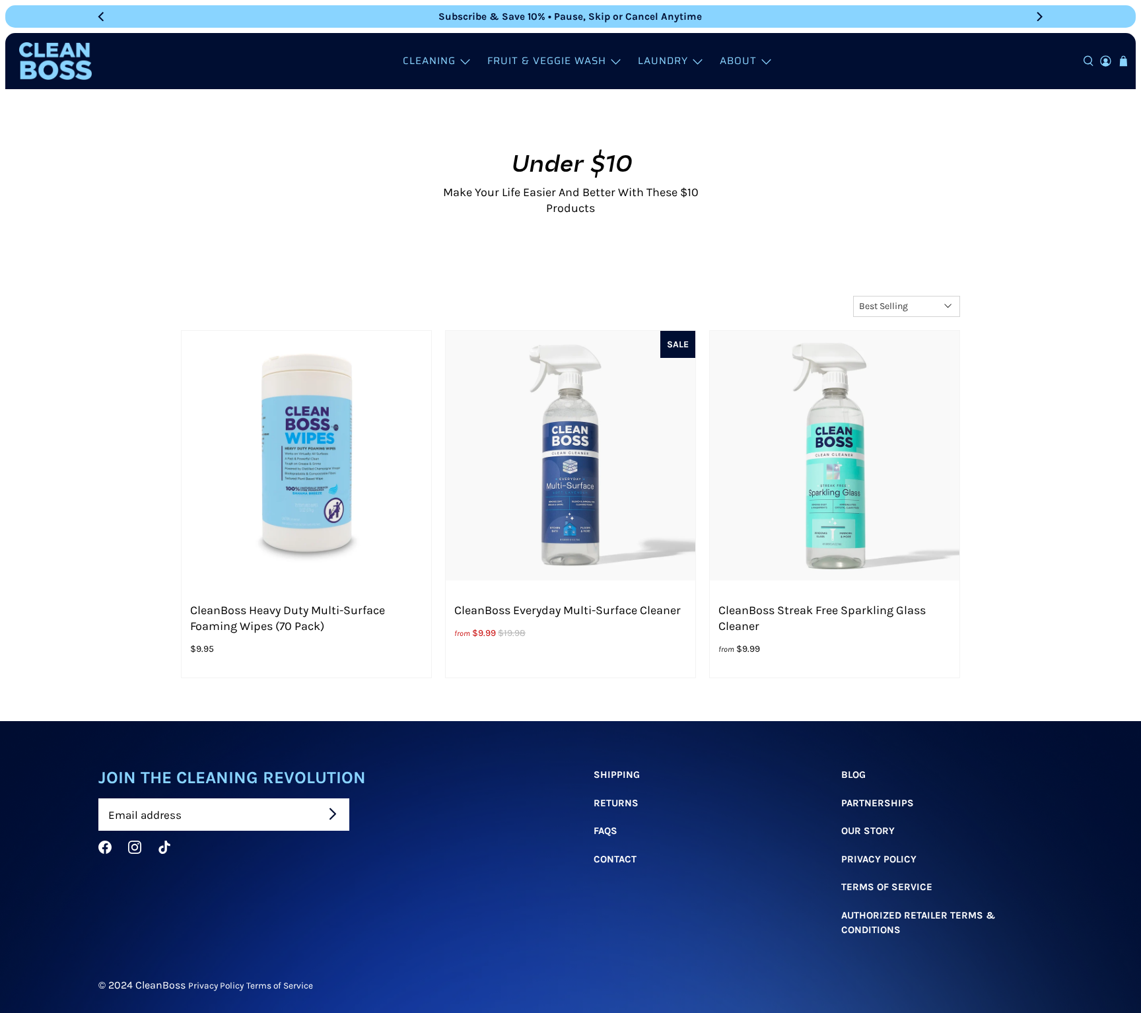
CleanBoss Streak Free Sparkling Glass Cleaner (822, 618)
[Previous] (102, 16)
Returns (616, 803)
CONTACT (615, 859)
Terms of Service (279, 985)
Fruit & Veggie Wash (546, 61)
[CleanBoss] (55, 61)
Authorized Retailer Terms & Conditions (918, 922)
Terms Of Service (886, 887)
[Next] (1039, 16)
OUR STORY (868, 831)
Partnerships (877, 803)
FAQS (605, 831)
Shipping (617, 775)
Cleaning (429, 61)
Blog (853, 775)
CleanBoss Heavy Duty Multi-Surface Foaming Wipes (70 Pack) (287, 618)
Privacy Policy (878, 859)
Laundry (663, 61)
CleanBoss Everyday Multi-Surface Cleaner (567, 610)
